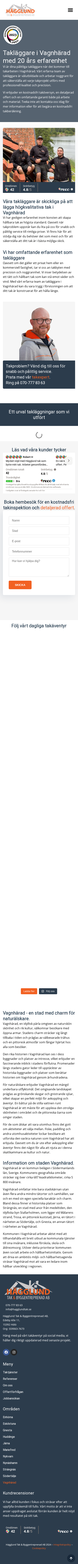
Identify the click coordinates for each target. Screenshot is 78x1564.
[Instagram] (14, 1352)
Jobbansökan (11, 1398)
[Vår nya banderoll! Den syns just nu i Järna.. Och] (39, 965)
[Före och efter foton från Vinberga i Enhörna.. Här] (39, 651)
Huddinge (9, 1436)
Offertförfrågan (13, 1392)
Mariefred (9, 1450)
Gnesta (7, 1430)
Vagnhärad (9, 1482)
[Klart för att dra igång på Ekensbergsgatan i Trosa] (39, 830)
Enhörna (8, 1417)
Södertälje (9, 1476)
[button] (70, 10)
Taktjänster (10, 1372)
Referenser (10, 1379)
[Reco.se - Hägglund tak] (13, 35)
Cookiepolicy (39, 1548)
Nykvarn (8, 1456)
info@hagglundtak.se (18, 1309)
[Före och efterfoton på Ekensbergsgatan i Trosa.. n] (39, 785)
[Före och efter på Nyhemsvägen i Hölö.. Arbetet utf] (39, 696)
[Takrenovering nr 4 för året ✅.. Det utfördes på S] (39, 875)
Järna (6, 1443)
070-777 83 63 (32, 383)
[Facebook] (6, 1352)
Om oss (8, 1385)
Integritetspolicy (62, 1544)
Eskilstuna (9, 1423)
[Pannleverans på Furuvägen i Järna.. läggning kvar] (39, 920)
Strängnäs (9, 1469)
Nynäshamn (10, 1463)
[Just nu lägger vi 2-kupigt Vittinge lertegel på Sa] (39, 741)
